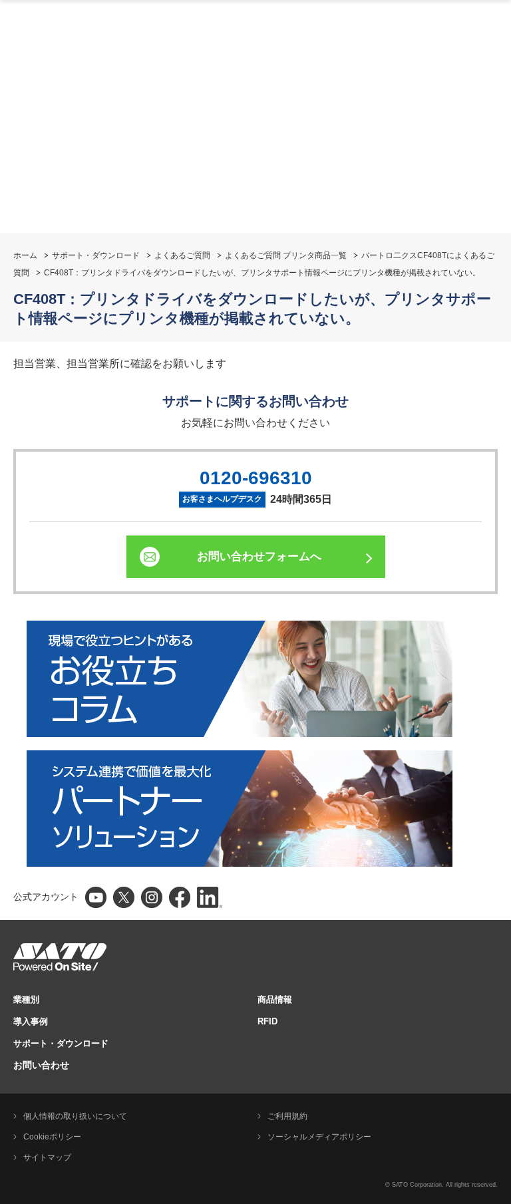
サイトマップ (47, 1157)
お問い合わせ (41, 1065)
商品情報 (274, 999)
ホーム (25, 255)
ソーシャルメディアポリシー (319, 1136)
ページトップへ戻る (494, 637)
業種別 (26, 999)
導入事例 (30, 1021)
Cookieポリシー (52, 1136)
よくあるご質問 (182, 255)
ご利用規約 (287, 1116)
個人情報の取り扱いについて (75, 1116)
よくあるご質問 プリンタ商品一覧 (286, 255)
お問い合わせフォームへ (259, 556)
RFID (267, 1021)
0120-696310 (256, 478)
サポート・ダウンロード (96, 255)
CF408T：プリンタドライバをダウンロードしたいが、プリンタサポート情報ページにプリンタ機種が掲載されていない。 (262, 272)
